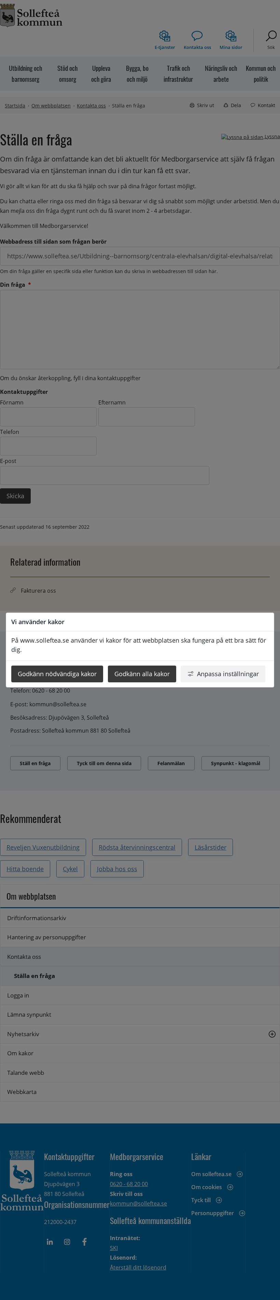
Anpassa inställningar (228, 674)
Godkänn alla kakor (142, 674)
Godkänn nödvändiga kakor (57, 674)
